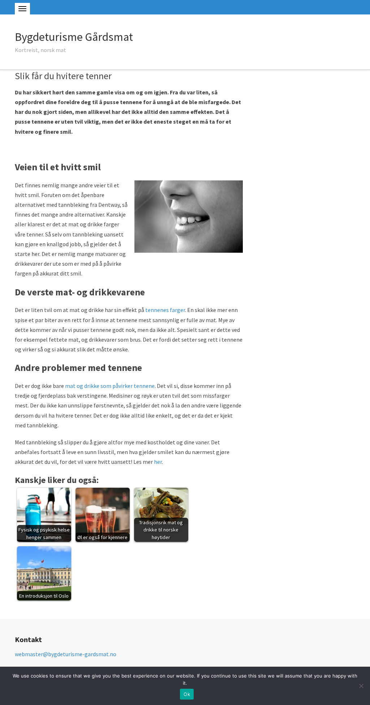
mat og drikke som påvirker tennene (110, 385)
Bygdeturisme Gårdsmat (74, 37)
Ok (187, 694)
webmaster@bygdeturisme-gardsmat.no (65, 654)
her (158, 461)
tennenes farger (165, 309)
